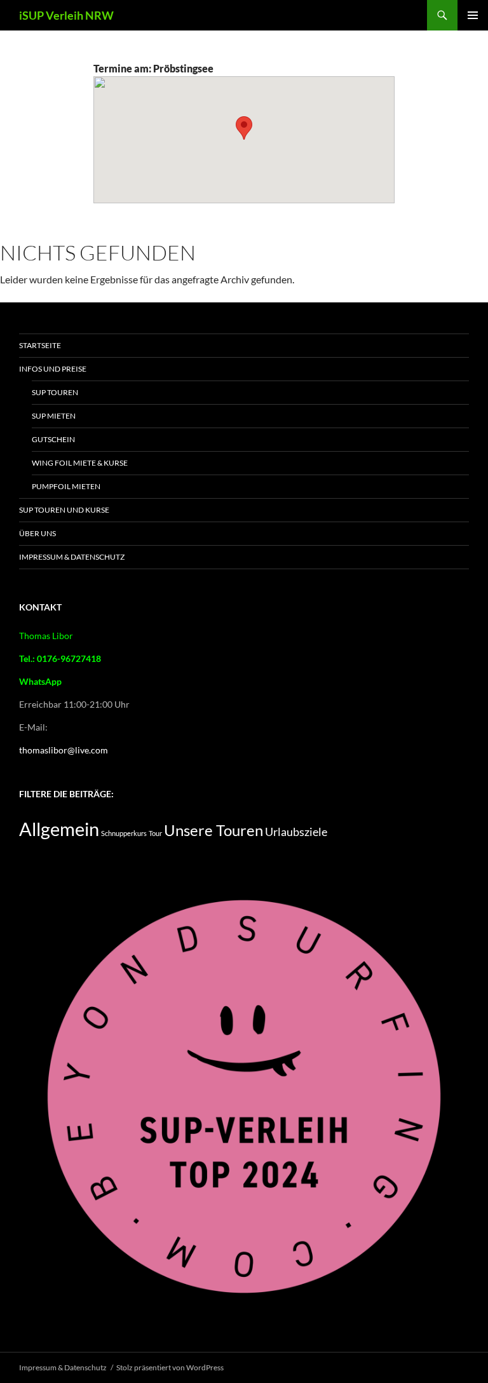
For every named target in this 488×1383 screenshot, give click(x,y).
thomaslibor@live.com (63, 750)
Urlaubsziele (296, 832)
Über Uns (37, 533)
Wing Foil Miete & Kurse (80, 463)
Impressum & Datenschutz (72, 557)
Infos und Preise (52, 369)
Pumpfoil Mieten (66, 486)
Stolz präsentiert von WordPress (170, 1367)
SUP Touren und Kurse (64, 510)
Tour (155, 833)
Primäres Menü (473, 15)
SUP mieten (54, 416)
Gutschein (53, 439)
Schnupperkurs (124, 833)
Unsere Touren (213, 830)
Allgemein (59, 829)
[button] (244, 128)
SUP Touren (55, 392)
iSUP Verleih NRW (66, 15)
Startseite (40, 345)
